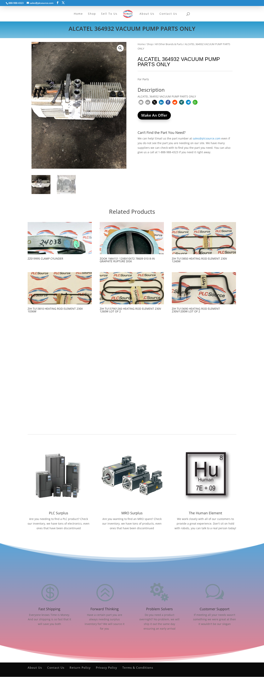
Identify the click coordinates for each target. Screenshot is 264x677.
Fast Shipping (49, 609)
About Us (35, 667)
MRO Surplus (132, 513)
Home (141, 44)
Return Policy (80, 667)
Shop (150, 44)
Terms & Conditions (137, 667)
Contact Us (55, 667)
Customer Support (214, 609)
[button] (120, 48)
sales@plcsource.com (207, 138)
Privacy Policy (106, 667)
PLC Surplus (58, 513)
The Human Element (205, 513)
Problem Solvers (159, 609)
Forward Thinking (104, 609)
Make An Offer (154, 115)
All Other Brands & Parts (169, 44)
